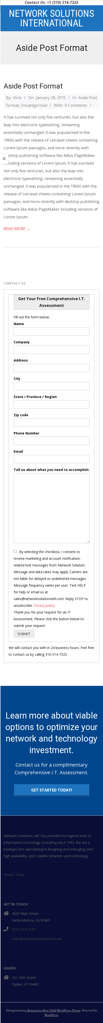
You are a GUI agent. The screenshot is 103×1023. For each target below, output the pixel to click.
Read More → (17, 228)
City (17, 378)
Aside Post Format (33, 86)
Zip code (21, 415)
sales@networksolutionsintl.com (37, 938)
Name (19, 323)
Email (18, 451)
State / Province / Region (35, 396)
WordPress (51, 1014)
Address (21, 360)
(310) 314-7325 (23, 929)
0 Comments (76, 105)
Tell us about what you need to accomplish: (51, 469)
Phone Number (26, 433)
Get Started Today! (51, 790)
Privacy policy (44, 605)
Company (22, 342)
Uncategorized (34, 105)
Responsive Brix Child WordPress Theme (53, 1010)
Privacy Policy (14, 874)
